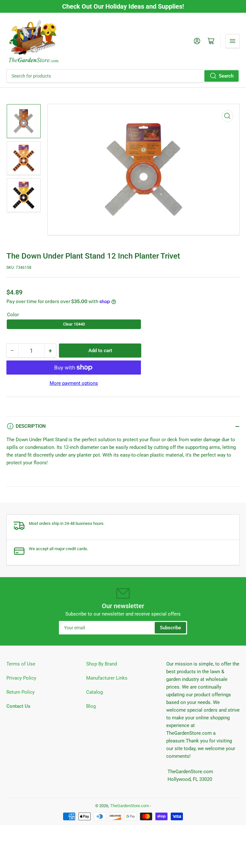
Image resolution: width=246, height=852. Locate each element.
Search (226, 76)
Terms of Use (20, 664)
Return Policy (20, 692)
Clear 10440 (74, 324)
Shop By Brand (101, 664)
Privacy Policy (21, 678)
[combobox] (123, 76)
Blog (91, 706)
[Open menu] (233, 41)
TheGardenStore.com (129, 805)
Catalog (94, 692)
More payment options (74, 383)
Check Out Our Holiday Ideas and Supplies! (123, 6)
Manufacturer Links (106, 678)
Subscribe (170, 628)
